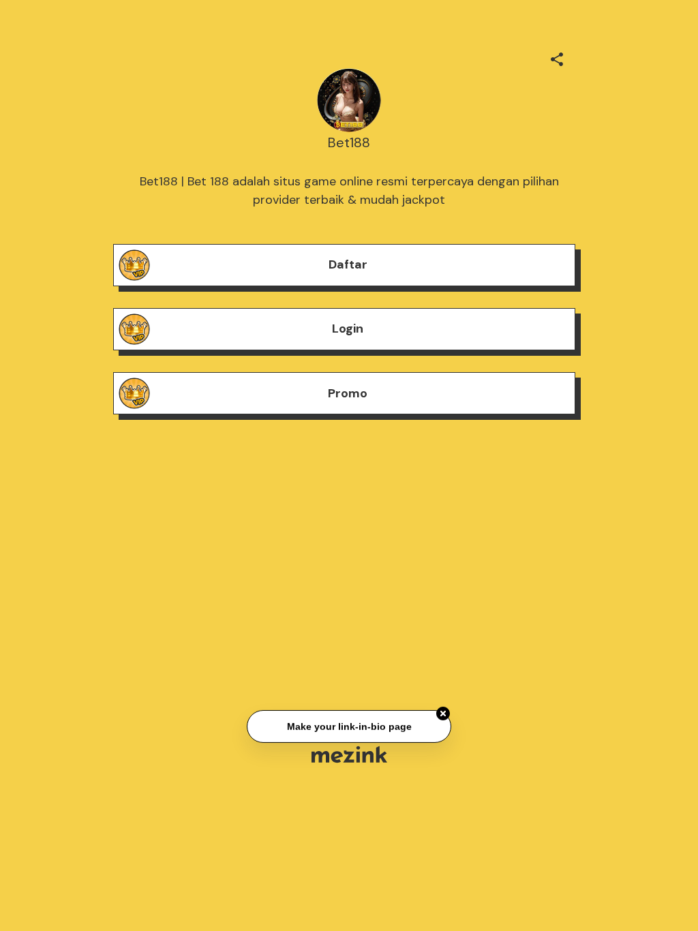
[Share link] (557, 57)
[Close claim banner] (443, 713)
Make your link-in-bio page (348, 726)
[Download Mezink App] (349, 754)
